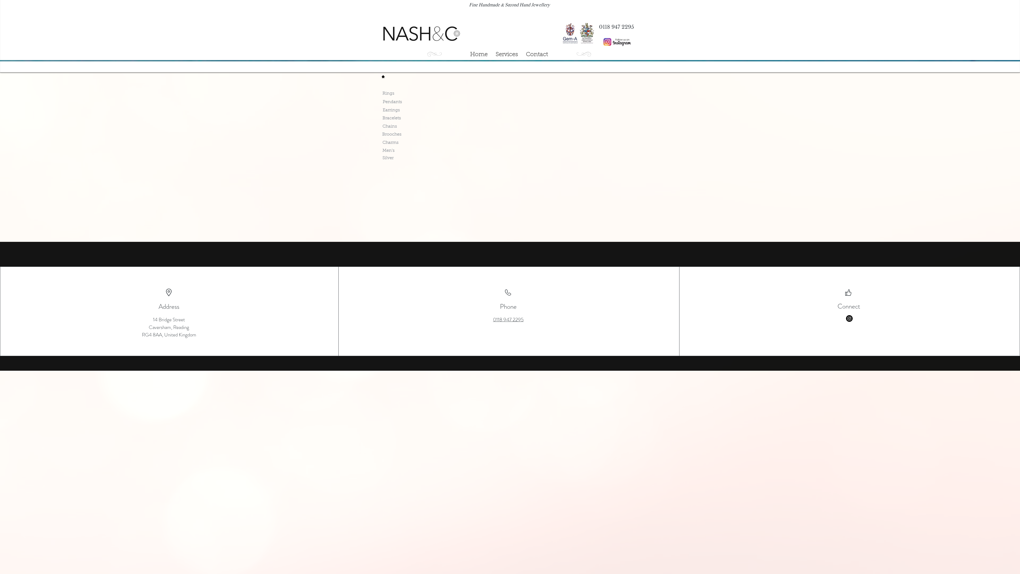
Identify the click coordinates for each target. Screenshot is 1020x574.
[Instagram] (849, 318)
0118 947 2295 (508, 319)
